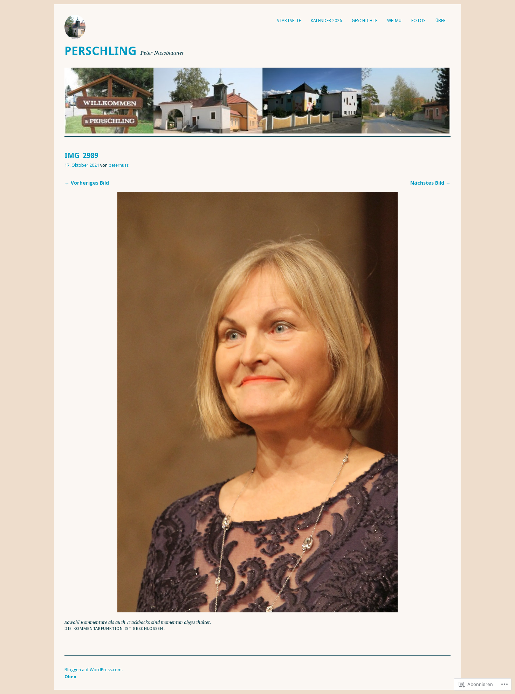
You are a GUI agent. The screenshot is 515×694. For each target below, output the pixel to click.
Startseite (289, 20)
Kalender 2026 (326, 20)
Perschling (100, 51)
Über (440, 20)
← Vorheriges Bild (86, 183)
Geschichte (364, 20)
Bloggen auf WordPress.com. (93, 669)
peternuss (119, 165)
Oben (70, 676)
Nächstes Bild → (430, 183)
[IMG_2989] (257, 610)
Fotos (418, 20)
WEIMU (394, 20)
